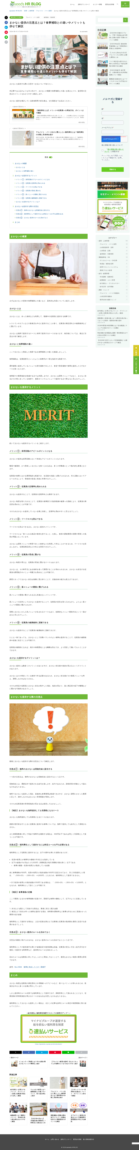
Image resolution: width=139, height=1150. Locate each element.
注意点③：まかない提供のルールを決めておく (32, 217)
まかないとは (20, 167)
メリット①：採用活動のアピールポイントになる (33, 179)
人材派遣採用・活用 (114, 247)
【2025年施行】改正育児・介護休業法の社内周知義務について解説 (118, 72)
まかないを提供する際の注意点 (27, 206)
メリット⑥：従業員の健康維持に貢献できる (31, 198)
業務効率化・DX (113, 257)
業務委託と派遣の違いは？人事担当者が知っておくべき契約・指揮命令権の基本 (112, 319)
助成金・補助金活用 (113, 264)
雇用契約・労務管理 (49, 17)
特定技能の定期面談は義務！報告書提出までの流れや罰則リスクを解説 (112, 334)
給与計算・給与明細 (113, 286)
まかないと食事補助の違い (25, 171)
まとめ (17, 222)
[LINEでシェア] (6, 37)
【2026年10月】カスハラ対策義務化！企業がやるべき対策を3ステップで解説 (112, 341)
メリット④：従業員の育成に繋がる (28, 190)
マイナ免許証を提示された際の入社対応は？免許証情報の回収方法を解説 (118, 63)
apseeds (84, 31)
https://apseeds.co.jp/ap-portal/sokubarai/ (48, 1044)
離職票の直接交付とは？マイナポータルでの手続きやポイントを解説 (118, 81)
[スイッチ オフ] (118, 4)
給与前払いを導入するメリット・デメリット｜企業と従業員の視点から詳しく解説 (112, 312)
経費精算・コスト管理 (113, 280)
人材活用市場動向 (113, 296)
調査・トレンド (113, 290)
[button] (6, 42)
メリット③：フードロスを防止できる (29, 187)
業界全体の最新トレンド (113, 299)
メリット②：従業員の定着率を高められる (30, 183)
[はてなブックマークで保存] (6, 27)
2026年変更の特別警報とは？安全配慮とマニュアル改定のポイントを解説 (112, 327)
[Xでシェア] (6, 17)
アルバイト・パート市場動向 (113, 293)
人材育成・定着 (113, 250)
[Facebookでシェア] (6, 22)
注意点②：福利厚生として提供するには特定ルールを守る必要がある (39, 214)
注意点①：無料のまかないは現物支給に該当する (33, 210)
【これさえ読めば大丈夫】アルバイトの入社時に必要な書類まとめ (118, 55)
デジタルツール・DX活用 (114, 260)
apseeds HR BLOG (72, 1147)
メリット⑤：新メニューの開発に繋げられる (31, 194)
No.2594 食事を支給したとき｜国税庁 (30, 967)
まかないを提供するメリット (26, 176)
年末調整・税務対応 (113, 277)
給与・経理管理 (113, 273)
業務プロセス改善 (113, 270)
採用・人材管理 (113, 241)
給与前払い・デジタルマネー (113, 283)
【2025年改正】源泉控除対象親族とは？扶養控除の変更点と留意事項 (118, 46)
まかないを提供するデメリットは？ (28, 202)
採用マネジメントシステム (113, 267)
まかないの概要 (21, 163)
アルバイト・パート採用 (33, 17)
